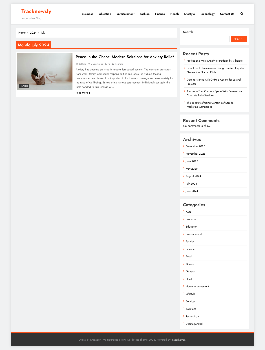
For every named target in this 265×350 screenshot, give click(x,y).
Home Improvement (197, 286)
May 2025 (192, 169)
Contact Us (227, 14)
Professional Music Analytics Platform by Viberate (215, 61)
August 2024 (193, 176)
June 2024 (192, 191)
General (190, 271)
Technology (207, 14)
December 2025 (195, 146)
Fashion (145, 14)
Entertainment (125, 14)
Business (87, 14)
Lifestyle (189, 14)
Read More (82, 92)
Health (174, 14)
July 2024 (191, 184)
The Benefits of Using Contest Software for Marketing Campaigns (210, 105)
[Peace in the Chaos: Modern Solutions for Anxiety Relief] (44, 71)
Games (190, 264)
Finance (160, 14)
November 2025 (195, 154)
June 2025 (192, 161)
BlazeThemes (178, 340)
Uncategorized (194, 324)
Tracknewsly (36, 11)
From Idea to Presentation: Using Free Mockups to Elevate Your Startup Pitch (215, 70)
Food (189, 256)
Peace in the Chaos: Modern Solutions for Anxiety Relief (125, 57)
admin (82, 64)
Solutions (191, 309)
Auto (188, 212)
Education (104, 14)
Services (190, 301)
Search (188, 32)
